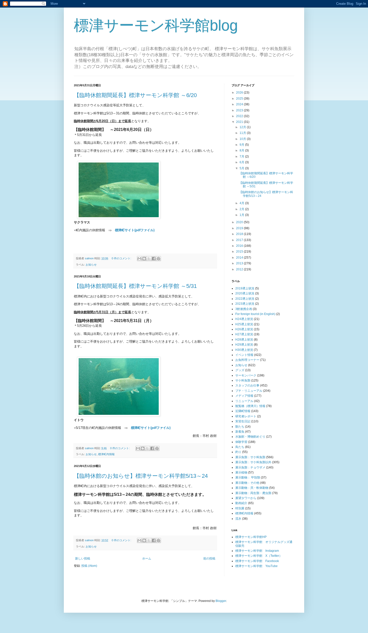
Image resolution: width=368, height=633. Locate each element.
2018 (240, 234)
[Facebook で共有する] (153, 258)
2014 (240, 257)
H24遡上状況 (244, 319)
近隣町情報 (242, 411)
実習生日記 (242, 421)
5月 (242, 168)
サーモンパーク (245, 375)
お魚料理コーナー (247, 360)
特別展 (239, 508)
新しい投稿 (82, 558)
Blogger (221, 601)
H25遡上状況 (244, 324)
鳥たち (239, 447)
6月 (242, 162)
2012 (240, 269)
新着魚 (239, 431)
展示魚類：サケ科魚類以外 (253, 462)
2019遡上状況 (244, 288)
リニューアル (244, 401)
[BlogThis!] (144, 258)
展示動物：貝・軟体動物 (251, 488)
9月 (242, 144)
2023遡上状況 (244, 303)
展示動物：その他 (247, 483)
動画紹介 (241, 503)
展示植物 (241, 472)
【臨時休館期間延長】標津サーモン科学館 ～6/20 (135, 95)
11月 (243, 133)
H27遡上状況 (244, 334)
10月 (243, 139)
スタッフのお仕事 (247, 385)
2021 (240, 122)
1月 (242, 215)
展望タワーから (245, 498)
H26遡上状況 (244, 329)
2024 (240, 104)
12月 (243, 127)
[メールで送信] (139, 258)
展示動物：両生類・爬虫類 (253, 493)
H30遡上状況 (244, 350)
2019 (240, 228)
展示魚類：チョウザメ (250, 467)
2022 (240, 116)
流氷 (238, 518)
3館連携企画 (243, 309)
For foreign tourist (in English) (255, 314)
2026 (240, 92)
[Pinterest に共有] (158, 258)
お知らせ (91, 264)
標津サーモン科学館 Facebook (257, 561)
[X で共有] (148, 258)
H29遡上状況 (244, 344)
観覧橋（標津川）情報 (250, 406)
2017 (240, 240)
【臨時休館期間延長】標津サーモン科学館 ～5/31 (135, 286)
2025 (240, 98)
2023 (240, 110)
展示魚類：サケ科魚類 (250, 457)
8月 (242, 150)
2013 (240, 263)
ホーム (146, 558)
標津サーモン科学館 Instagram (257, 550)
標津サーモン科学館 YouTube (256, 566)
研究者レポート (245, 416)
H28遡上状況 (244, 339)
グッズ (239, 370)
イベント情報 (244, 355)
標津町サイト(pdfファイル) (134, 230)
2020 (240, 222)
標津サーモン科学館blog (156, 25)
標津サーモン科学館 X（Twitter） (258, 556)
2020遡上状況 (244, 293)
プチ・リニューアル (248, 390)
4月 (242, 203)
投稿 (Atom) (89, 566)
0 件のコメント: (122, 258)
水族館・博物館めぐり (250, 436)
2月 (242, 209)
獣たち (239, 426)
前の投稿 (209, 558)
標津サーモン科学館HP (251, 537)
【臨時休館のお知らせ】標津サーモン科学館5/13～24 (141, 476)
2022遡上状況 (244, 298)
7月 (242, 156)
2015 (240, 251)
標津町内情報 (106, 454)
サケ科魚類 (242, 380)
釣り (238, 452)
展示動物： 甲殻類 (247, 477)
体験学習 (241, 442)
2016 (240, 246)
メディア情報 (244, 396)
